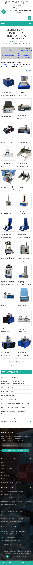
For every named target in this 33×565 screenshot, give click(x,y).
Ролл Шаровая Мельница (8, 505)
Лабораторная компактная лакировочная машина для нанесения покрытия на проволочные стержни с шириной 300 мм (8, 117)
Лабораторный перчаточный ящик (11, 511)
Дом (12, 41)
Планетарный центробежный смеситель (13, 408)
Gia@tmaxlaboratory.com (12, 541)
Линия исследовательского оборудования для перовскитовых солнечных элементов (14, 382)
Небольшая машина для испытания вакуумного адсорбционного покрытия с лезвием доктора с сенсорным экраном (24, 141)
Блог (2, 472)
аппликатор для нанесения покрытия (12, 498)
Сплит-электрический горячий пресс (12, 518)
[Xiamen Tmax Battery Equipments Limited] (16, 11)
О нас (3, 465)
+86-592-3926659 (10, 537)
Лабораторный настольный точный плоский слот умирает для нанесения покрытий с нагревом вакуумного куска (8, 141)
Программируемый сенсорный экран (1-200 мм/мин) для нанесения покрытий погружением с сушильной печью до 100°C (8, 283)
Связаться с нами (6, 469)
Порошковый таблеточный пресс (11, 522)
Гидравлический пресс (8, 395)
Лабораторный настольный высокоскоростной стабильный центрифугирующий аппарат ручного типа (8, 330)
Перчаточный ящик (7, 391)
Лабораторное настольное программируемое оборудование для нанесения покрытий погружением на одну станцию (24, 212)
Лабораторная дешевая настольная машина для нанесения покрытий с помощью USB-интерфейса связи (8, 94)
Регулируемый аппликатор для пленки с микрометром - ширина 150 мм (22, 165)
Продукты (19, 41)
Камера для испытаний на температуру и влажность (14, 413)
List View (30, 70)
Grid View (26, 70)
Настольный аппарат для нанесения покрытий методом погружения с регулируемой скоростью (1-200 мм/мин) (8, 259)
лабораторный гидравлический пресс (12, 491)
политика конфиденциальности (10, 482)
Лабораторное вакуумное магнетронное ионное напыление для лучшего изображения (7, 165)
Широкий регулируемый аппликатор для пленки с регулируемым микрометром (22, 188)
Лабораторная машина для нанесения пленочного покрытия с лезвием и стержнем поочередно (24, 117)
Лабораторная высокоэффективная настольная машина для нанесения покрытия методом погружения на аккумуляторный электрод (24, 236)
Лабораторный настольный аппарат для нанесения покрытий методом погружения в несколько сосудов (24, 283)
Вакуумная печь (6, 494)
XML (2, 479)
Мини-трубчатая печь (8, 508)
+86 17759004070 (17, 544)
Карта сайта (5, 475)
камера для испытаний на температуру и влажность (16, 501)
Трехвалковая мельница (8, 418)
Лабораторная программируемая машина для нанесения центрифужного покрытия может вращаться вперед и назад (23, 354)
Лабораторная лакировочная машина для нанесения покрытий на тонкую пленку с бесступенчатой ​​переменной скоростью (24, 306)
